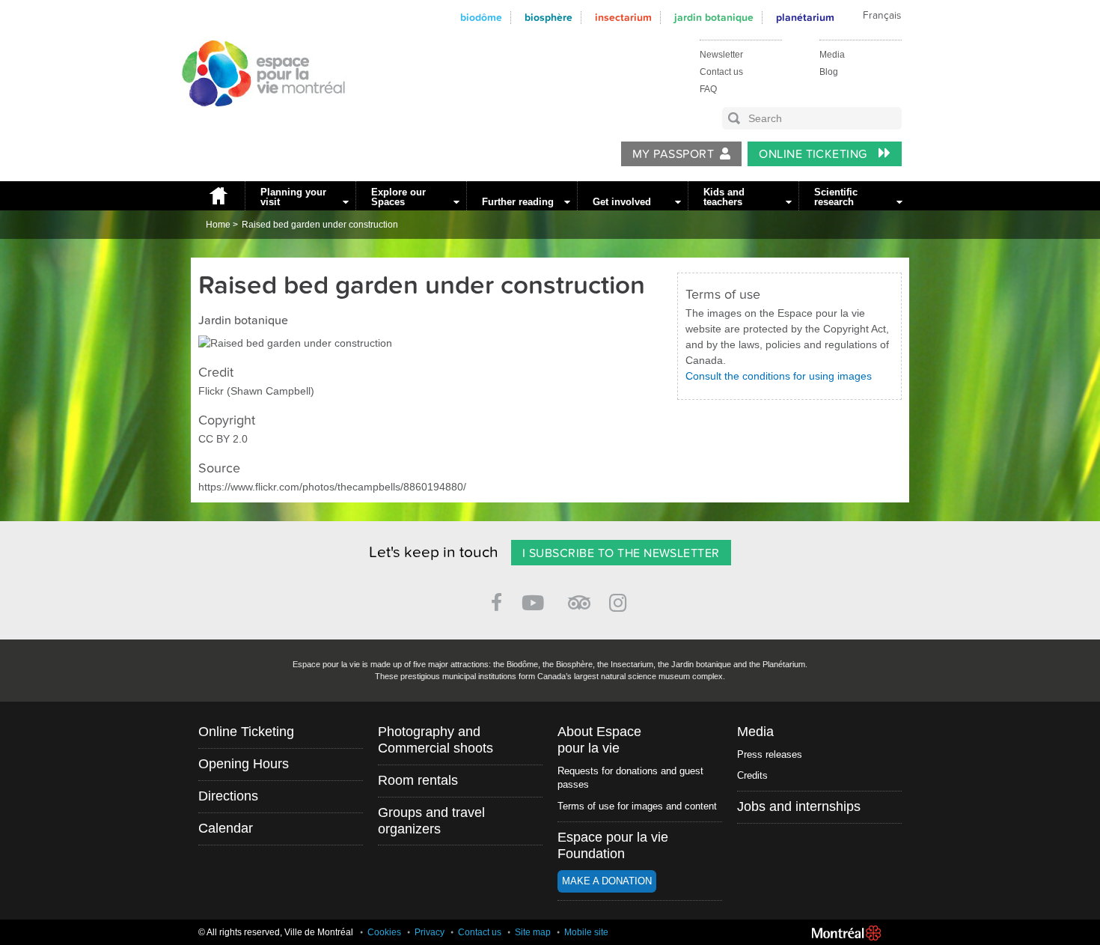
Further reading (518, 201)
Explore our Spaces (398, 196)
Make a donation (607, 881)
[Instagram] (620, 600)
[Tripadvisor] (579, 596)
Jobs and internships (799, 806)
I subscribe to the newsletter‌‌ (621, 553)
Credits (752, 775)
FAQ (708, 89)
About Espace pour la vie (599, 740)
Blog (828, 72)
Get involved (622, 201)
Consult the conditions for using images (778, 376)
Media (832, 54)
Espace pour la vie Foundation (612, 845)
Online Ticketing (814, 154)
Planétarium (805, 17)
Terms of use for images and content (637, 806)
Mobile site (586, 932)
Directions (228, 795)
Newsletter (721, 54)
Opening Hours (243, 763)
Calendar (225, 828)
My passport (673, 154)
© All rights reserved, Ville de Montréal (275, 932)
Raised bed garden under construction (320, 224)
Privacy (429, 932)
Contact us (721, 72)
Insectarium (623, 17)
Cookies (384, 932)
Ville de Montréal (846, 933)
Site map (533, 932)
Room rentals (418, 780)
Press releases (769, 754)
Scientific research (836, 196)
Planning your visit (293, 196)
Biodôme (481, 17)
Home (218, 195)
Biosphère (548, 17)
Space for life (258, 120)
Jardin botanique (714, 17)
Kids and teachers (724, 196)
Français (882, 16)
